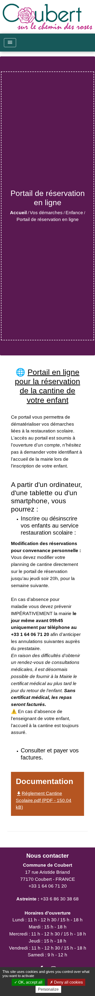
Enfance (74, 212)
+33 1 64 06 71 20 (47, 886)
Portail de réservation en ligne (48, 219)
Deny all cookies (68, 982)
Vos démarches (46, 212)
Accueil (18, 212)
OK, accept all (29, 982)
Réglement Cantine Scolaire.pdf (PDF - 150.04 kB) (43, 800)
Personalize (48, 989)
